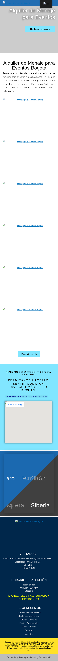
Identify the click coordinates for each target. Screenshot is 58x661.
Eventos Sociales (29, 627)
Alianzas (29, 634)
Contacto (29, 630)
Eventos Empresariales (29, 623)
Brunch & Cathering (29, 620)
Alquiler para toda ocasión (29, 616)
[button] (53, 3)
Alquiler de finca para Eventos (29, 612)
